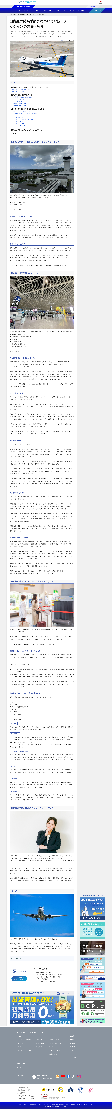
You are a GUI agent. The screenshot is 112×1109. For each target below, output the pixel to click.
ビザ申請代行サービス (55, 1054)
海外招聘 (51, 1047)
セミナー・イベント (75, 1054)
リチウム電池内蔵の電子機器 (24, 119)
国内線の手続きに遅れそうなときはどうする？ (27, 130)
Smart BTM (39, 1039)
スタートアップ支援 (54, 1050)
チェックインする (18, 99)
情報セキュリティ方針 (41, 1104)
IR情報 (79, 2)
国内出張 (20, 1047)
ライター (18, 115)
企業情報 (74, 2)
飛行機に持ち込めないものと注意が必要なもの (27, 109)
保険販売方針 (67, 1104)
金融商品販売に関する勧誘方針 (77, 1104)
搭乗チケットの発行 (18, 91)
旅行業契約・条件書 (49, 1104)
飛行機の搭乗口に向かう (20, 105)
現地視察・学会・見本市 (55, 1043)
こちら (23, 958)
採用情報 (84, 2)
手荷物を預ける (18, 101)
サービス (19, 1036)
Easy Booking (40, 1047)
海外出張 (20, 1043)
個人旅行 (93, 6)
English (88, 2)
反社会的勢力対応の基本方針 (59, 1104)
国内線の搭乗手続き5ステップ (21, 95)
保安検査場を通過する (19, 103)
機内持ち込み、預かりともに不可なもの (25, 111)
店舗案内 (72, 1047)
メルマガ (93, 2)
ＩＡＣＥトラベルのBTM (25, 1039)
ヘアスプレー (20, 123)
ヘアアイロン (20, 117)
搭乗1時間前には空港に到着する (22, 97)
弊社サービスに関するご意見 (24, 1104)
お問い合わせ (20, 1067)
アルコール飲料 (20, 125)
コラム (72, 1050)
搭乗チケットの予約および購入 (21, 89)
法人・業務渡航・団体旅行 (23, 6)
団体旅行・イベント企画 (25, 1050)
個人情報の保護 (33, 1104)
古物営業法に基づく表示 (87, 1104)
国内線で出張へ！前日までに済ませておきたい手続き (30, 87)
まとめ (13, 134)
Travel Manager (40, 1043)
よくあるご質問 (21, 1063)
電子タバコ (19, 121)
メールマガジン (74, 1057)
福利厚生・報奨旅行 (54, 1039)
